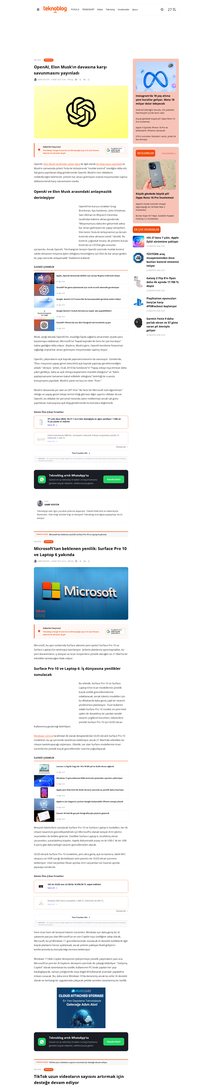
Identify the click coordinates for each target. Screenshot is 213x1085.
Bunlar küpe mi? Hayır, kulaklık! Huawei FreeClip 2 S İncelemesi (155, 217)
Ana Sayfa (37, 60)
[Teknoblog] (55, 9)
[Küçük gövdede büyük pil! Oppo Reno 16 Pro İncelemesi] (156, 174)
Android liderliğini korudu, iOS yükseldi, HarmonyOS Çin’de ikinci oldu (155, 111)
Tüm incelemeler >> (169, 153)
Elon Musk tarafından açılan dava (62, 164)
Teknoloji (49, 60)
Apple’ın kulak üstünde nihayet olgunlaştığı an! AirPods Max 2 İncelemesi (151, 206)
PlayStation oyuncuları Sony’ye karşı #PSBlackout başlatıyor (161, 302)
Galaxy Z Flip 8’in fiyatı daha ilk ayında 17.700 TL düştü (162, 282)
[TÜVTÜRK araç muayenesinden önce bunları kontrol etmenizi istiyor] (138, 258)
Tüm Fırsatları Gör (80, 453)
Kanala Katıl (113, 479)
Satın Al (51, 425)
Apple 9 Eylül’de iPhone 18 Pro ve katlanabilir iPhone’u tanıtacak (152, 129)
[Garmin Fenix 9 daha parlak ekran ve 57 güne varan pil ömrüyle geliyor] (138, 322)
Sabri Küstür (43, 79)
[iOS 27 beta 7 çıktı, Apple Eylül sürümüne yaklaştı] (138, 241)
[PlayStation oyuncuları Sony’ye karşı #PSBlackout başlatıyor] (138, 302)
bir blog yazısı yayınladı (109, 164)
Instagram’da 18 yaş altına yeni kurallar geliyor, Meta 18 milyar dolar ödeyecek (155, 99)
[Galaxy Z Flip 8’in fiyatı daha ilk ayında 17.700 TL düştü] (138, 282)
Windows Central (43, 735)
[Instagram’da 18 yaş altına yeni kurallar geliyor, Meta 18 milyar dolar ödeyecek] (156, 77)
